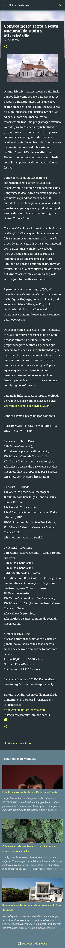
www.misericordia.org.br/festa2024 (26, 405)
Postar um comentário (18, 743)
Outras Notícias (19, 5)
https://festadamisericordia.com (24, 709)
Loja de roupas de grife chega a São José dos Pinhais (29, 792)
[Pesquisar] (60, 5)
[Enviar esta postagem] (6, 720)
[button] (6, 47)
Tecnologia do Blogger (34, 943)
